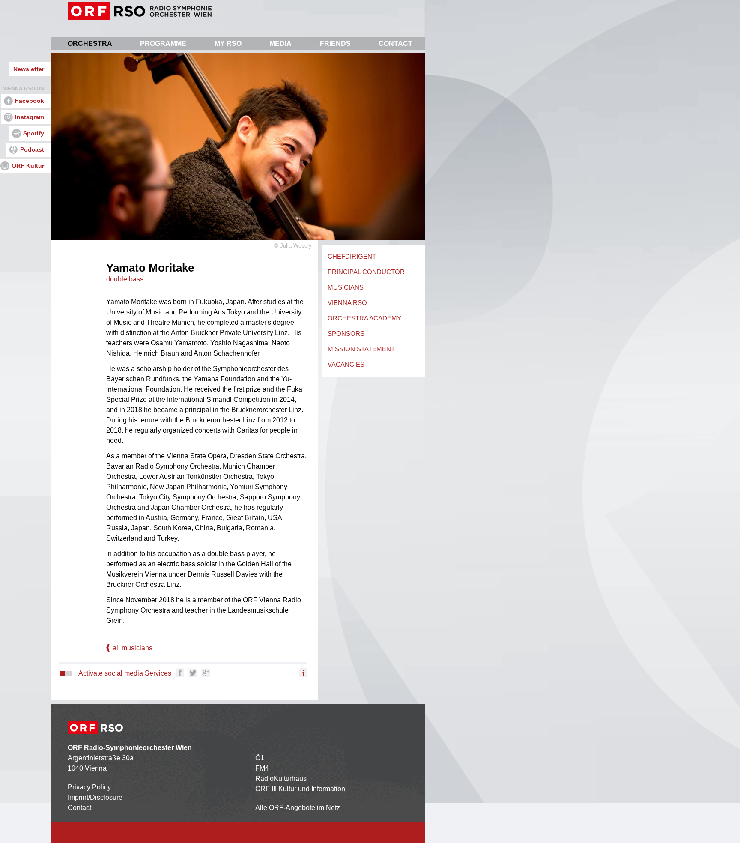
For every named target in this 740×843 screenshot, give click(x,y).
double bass (124, 279)
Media (280, 43)
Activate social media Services (124, 673)
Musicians (346, 287)
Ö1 (259, 758)
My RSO (228, 43)
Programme (163, 43)
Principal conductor (366, 271)
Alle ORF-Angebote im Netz (297, 807)
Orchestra (90, 43)
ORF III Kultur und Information (300, 788)
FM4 (262, 768)
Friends (335, 43)
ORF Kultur (28, 165)
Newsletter (28, 69)
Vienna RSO (347, 302)
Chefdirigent (352, 256)
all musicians (131, 648)
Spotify (33, 133)
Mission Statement (361, 349)
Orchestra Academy (364, 318)
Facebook (29, 100)
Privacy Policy (89, 787)
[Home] (140, 11)
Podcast (32, 149)
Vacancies (346, 364)
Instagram (29, 117)
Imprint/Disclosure (95, 797)
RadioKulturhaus (281, 778)
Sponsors (346, 333)
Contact (395, 43)
